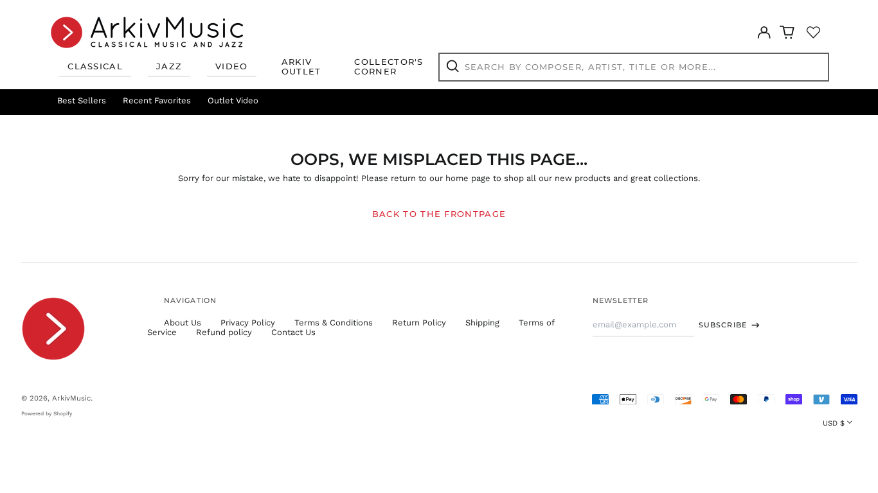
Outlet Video (233, 100)
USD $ (834, 423)
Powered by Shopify (46, 413)
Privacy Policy (247, 322)
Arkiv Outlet (301, 66)
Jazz (169, 66)
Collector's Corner (388, 66)
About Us (182, 322)
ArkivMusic (71, 398)
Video (231, 66)
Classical (95, 66)
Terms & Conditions (333, 322)
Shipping (482, 322)
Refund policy (224, 332)
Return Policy (419, 322)
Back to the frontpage (439, 214)
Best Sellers (81, 100)
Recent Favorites (157, 100)
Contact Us (293, 332)
